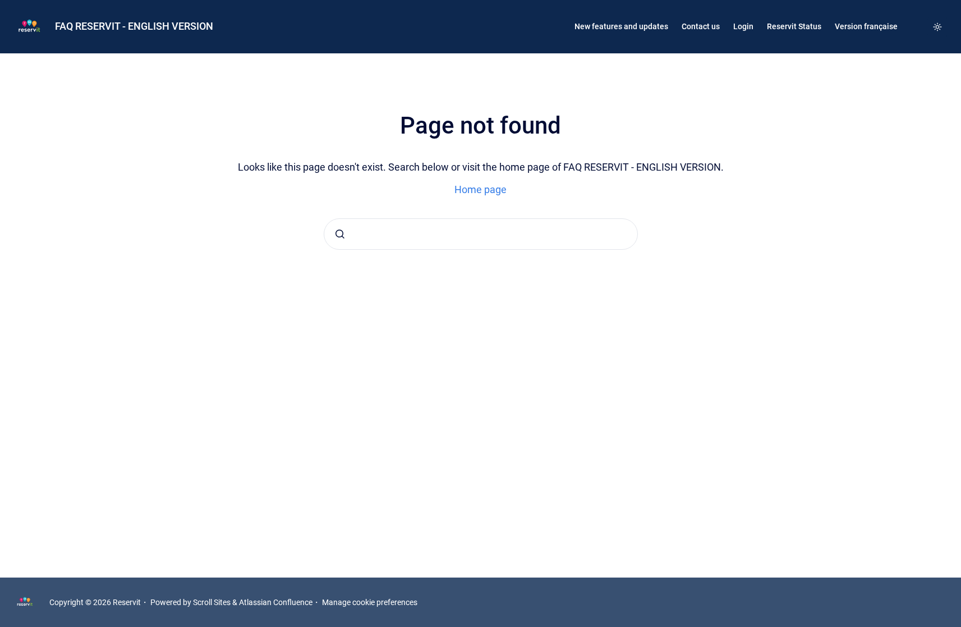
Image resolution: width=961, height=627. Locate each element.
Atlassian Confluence (275, 602)
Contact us (701, 26)
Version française (866, 26)
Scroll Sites (212, 602)
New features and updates (621, 26)
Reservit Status (794, 26)
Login (743, 26)
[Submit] (340, 234)
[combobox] (480, 234)
